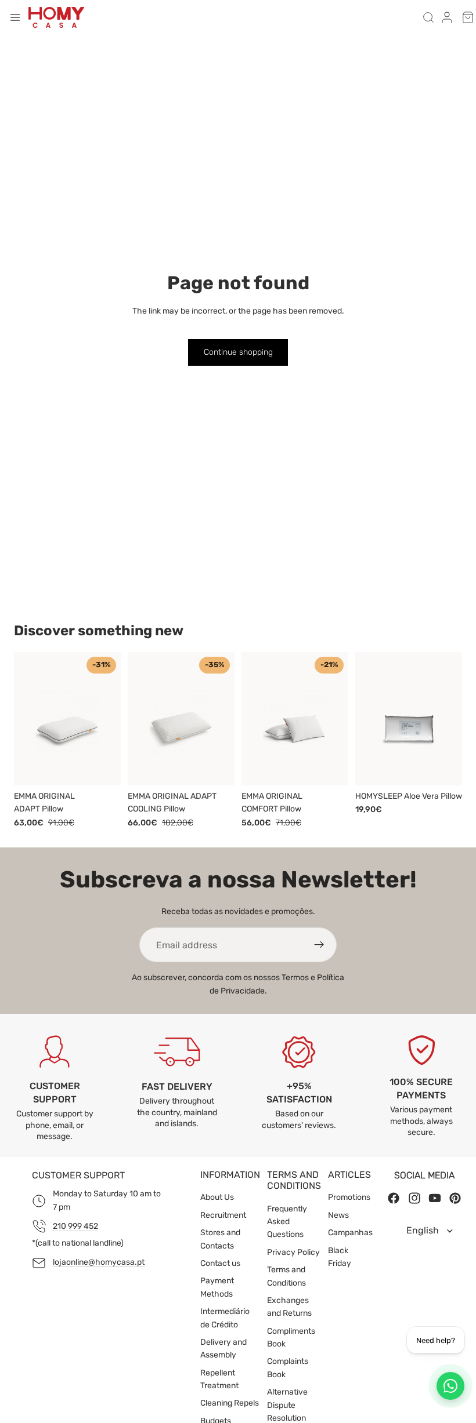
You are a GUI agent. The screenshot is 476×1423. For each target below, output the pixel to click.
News (338, 1215)
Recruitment (223, 1215)
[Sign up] (319, 945)
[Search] (428, 17)
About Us (217, 1197)
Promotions (349, 1197)
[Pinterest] (455, 1198)
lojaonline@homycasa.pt (99, 1262)
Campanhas (350, 1233)
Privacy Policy (293, 1252)
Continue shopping (238, 352)
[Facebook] (394, 1198)
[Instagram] (414, 1198)
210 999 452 (75, 1226)
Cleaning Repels (229, 1403)
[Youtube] (435, 1198)
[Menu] (15, 17)
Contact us (220, 1263)
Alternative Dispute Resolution (287, 1405)
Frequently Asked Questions (287, 1222)
